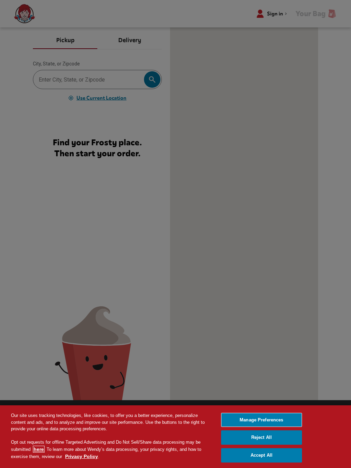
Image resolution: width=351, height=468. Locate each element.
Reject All (261, 437)
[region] (175, 436)
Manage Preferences (261, 419)
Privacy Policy (81, 456)
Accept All (262, 455)
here (39, 449)
